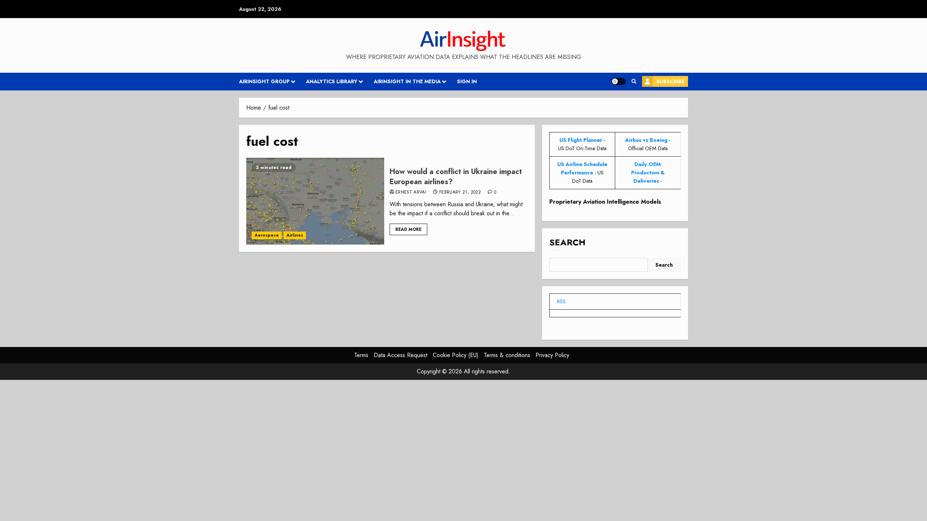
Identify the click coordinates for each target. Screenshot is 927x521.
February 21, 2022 (460, 192)
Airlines (294, 235)
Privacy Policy (552, 355)
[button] (633, 81)
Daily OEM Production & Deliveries (647, 173)
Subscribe (670, 81)
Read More (408, 229)
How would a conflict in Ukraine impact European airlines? (456, 176)
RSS (561, 301)
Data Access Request (400, 355)
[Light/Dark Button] (618, 81)
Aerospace (267, 235)
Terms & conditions (507, 355)
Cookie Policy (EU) (455, 355)
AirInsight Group (264, 81)
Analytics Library (331, 81)
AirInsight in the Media (407, 81)
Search (567, 242)
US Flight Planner (580, 140)
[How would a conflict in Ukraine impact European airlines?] (315, 201)
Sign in (467, 81)
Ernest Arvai (410, 192)
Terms (361, 355)
